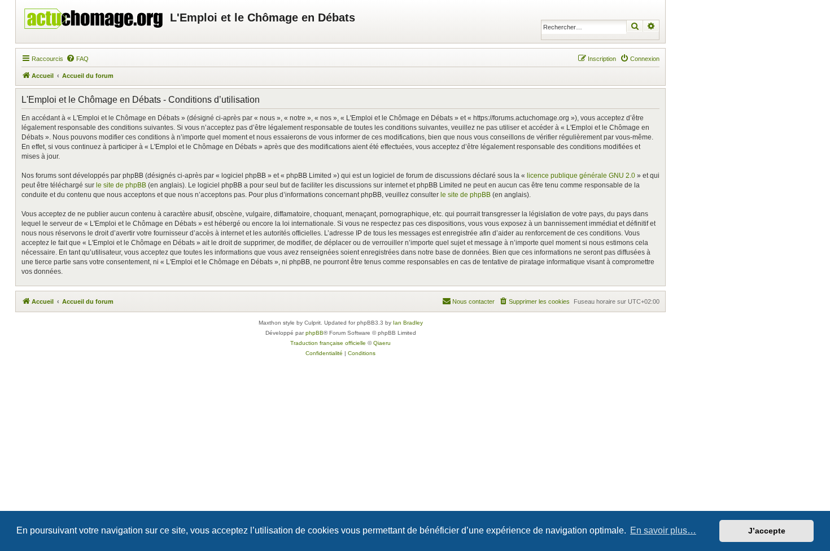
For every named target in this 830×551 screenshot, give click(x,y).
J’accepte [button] (766, 530)
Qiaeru (382, 343)
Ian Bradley (408, 323)
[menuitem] (77, 58)
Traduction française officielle (328, 343)
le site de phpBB (121, 185)
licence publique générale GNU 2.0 (581, 176)
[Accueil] (94, 16)
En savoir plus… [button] (663, 530)
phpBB (314, 333)
